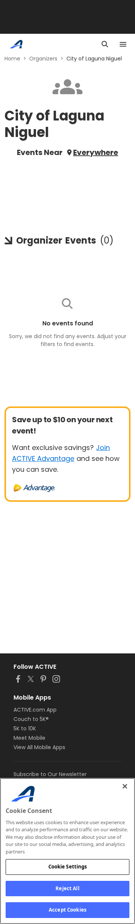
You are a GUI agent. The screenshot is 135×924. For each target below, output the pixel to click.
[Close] (125, 786)
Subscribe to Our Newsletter (50, 774)
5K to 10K (25, 728)
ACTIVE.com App (35, 709)
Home (12, 58)
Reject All (67, 888)
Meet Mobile (29, 738)
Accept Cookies (67, 909)
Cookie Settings (67, 866)
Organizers (43, 58)
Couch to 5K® (31, 719)
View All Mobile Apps (39, 747)
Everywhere (95, 152)
